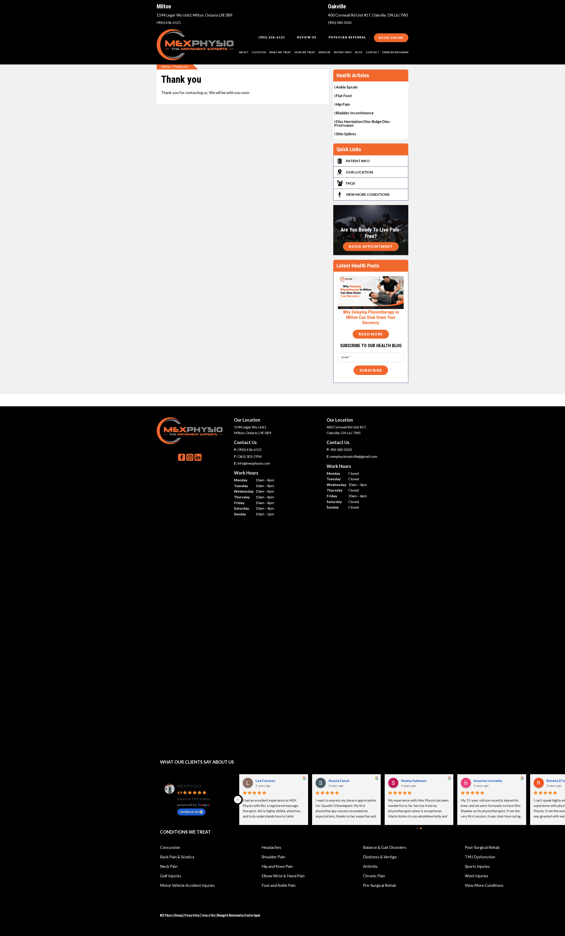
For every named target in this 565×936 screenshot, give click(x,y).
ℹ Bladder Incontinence (354, 113)
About (244, 52)
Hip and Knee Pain (277, 866)
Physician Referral (347, 37)
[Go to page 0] (417, 828)
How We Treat (305, 52)
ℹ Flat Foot (343, 95)
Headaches (271, 847)
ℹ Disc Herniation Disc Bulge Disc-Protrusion (362, 123)
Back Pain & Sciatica (177, 856)
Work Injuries (476, 875)
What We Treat (280, 52)
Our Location (359, 172)
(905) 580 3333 (339, 22)
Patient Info (358, 161)
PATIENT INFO (343, 52)
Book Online (391, 38)
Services (325, 52)
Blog (359, 52)
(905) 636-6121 (169, 22)
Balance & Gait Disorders (384, 847)
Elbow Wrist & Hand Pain (283, 875)
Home (165, 66)
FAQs (350, 183)
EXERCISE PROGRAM (395, 52)
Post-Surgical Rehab (482, 847)
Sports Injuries (477, 866)
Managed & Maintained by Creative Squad (238, 915)
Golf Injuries (170, 875)
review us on (189, 811)
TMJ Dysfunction (480, 856)
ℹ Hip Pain (342, 104)
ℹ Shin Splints (345, 134)
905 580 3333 (341, 449)
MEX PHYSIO (189, 786)
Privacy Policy (192, 915)
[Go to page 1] (421, 828)
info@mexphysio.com (253, 463)
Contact (372, 52)
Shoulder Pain (273, 856)
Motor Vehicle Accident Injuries (187, 885)
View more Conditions (368, 194)
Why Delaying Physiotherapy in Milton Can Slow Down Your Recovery (371, 317)
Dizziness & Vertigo (380, 856)
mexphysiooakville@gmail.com (353, 456)
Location (259, 52)
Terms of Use (208, 915)
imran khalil (265, 780)
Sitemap (178, 915)
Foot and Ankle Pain (279, 885)
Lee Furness (483, 780)
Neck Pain (168, 866)
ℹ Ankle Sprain (346, 87)
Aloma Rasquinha (342, 780)
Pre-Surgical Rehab (379, 885)
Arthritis (370, 866)
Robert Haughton (415, 780)
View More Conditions (484, 885)
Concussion (170, 847)
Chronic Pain (374, 875)
